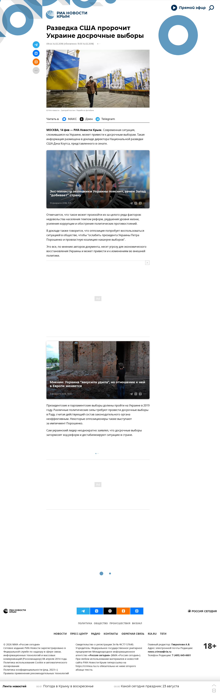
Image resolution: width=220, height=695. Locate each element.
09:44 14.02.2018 (54, 43)
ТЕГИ (163, 634)
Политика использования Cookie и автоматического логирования (35, 664)
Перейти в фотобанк (85, 110)
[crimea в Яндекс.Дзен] (110, 611)
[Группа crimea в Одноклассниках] (123, 611)
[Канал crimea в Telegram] (83, 611)
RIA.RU (152, 634)
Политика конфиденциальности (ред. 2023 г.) (30, 670)
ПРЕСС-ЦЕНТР (79, 634)
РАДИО (95, 634)
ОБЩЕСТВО (101, 624)
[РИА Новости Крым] (66, 14)
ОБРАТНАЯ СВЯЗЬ (133, 634)
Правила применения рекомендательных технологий (36, 674)
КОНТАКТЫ (111, 634)
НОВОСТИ (60, 634)
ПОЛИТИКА (85, 624)
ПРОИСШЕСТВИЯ (119, 624)
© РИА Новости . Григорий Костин (60, 110)
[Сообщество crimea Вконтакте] (96, 611)
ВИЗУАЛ (137, 624)
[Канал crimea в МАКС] (136, 611)
